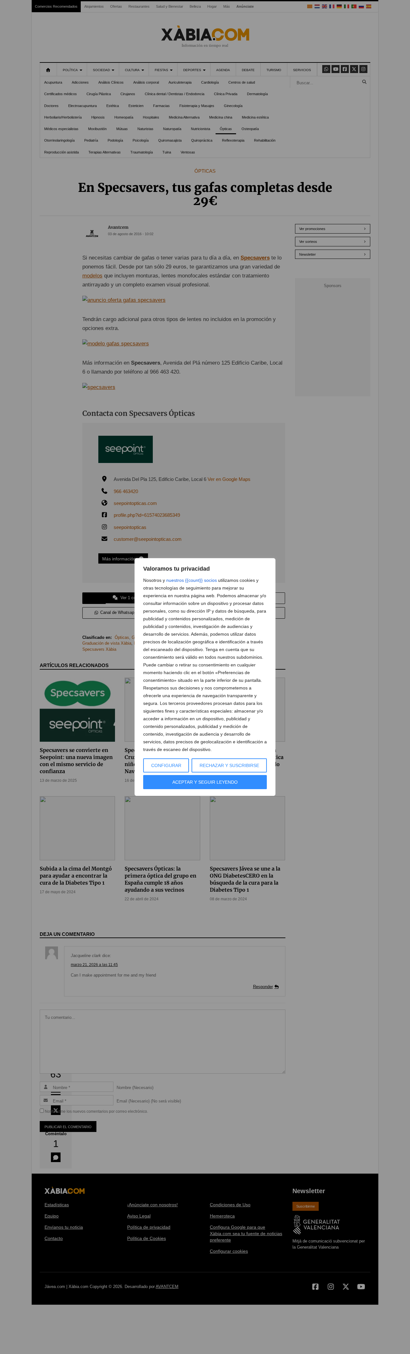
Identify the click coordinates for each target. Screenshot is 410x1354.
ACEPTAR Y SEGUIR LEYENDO (205, 782)
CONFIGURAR (166, 765)
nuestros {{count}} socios (191, 580)
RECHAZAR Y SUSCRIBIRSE (229, 765)
